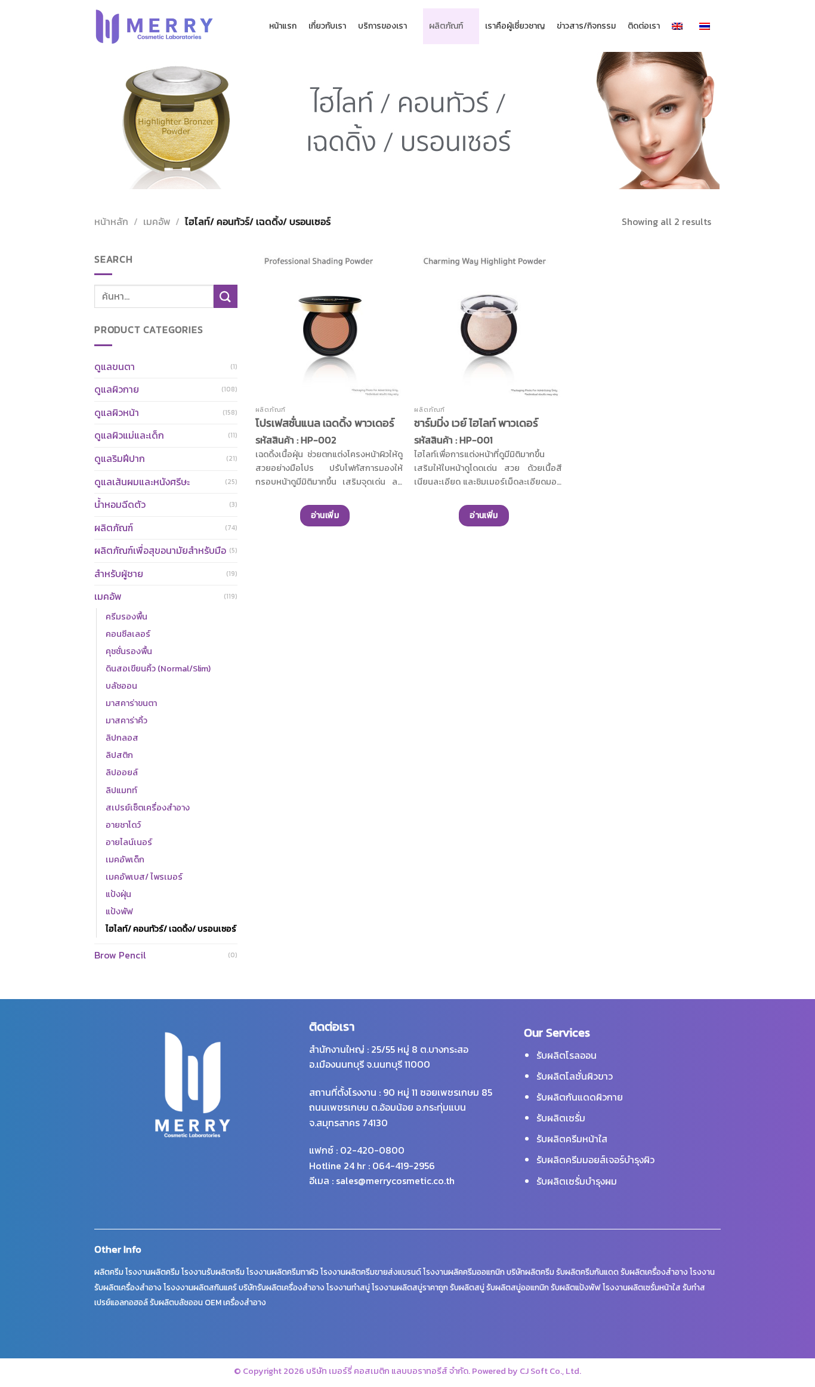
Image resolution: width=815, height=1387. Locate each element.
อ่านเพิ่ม (325, 515)
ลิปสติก (119, 755)
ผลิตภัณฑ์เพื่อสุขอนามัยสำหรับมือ (160, 550)
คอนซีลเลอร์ (128, 633)
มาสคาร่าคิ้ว (126, 720)
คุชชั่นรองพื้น (129, 651)
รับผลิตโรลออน (566, 1055)
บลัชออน (121, 685)
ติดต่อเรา (644, 26)
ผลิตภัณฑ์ (446, 26)
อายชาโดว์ (123, 824)
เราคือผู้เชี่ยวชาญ (515, 26)
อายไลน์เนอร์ (129, 842)
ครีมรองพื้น (126, 616)
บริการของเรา (382, 26)
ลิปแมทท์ (121, 790)
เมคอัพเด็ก (125, 859)
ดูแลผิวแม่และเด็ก (129, 435)
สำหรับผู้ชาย (118, 573)
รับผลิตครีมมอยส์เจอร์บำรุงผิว (595, 1159)
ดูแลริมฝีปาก (119, 458)
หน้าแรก (283, 26)
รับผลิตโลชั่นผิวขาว (574, 1076)
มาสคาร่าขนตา (131, 703)
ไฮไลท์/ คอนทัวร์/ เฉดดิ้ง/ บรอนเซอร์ (171, 928)
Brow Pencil (120, 955)
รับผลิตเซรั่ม (560, 1118)
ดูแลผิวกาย (116, 389)
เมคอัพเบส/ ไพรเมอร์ (144, 876)
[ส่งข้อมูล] (225, 296)
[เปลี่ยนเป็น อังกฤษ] (679, 26)
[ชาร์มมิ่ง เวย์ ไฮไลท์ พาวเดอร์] (487, 325)
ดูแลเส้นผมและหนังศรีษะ (142, 481)
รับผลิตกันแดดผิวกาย (579, 1097)
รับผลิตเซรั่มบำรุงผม (576, 1181)
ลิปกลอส (122, 737)
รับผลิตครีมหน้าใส (571, 1139)
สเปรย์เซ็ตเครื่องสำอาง (148, 807)
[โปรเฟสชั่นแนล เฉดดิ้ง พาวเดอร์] (329, 325)
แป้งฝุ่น (118, 894)
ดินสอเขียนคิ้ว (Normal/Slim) (158, 668)
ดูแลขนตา (114, 366)
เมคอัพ (157, 221)
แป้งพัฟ (119, 911)
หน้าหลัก (111, 221)
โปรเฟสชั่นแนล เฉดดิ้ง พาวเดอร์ (324, 423)
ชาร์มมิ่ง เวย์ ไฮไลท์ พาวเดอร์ (476, 423)
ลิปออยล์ (122, 772)
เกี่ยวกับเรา (327, 26)
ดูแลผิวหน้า (116, 412)
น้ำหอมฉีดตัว (120, 504)
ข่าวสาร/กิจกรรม (586, 26)
